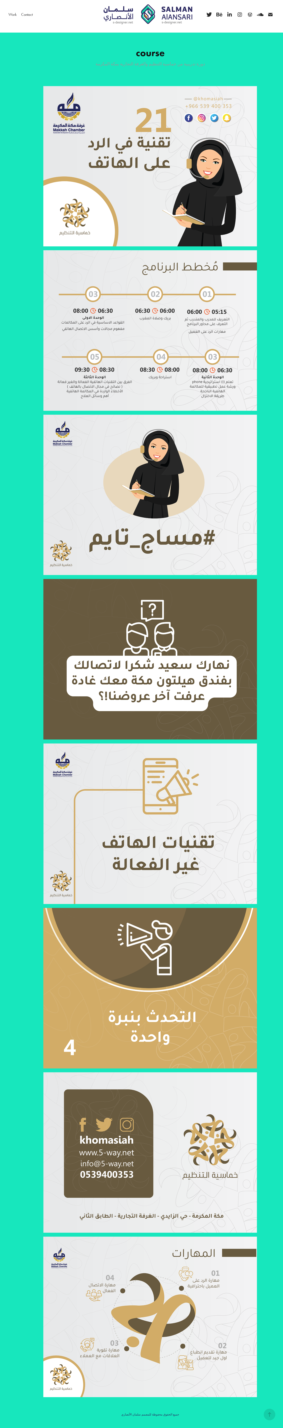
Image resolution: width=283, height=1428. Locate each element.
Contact (27, 14)
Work (12, 14)
